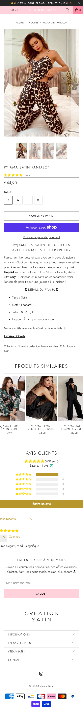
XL (38, 200)
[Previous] (8, 83)
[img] (9, 530)
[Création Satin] (41, 10)
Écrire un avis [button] (41, 503)
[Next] (75, 83)
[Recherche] (69, 10)
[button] (13, 175)
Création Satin (46, 686)
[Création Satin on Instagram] (41, 674)
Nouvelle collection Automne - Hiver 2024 (41, 346)
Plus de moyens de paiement (41, 237)
